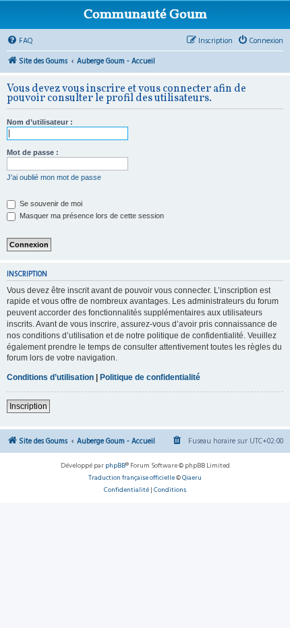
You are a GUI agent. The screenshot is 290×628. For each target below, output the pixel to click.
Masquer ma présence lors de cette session (91, 216)
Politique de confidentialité (150, 377)
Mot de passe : (33, 152)
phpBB (115, 465)
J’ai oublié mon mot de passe (54, 177)
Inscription (28, 406)
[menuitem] (20, 41)
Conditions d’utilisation (50, 377)
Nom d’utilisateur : (40, 122)
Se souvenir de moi (50, 203)
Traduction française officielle (131, 477)
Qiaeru (192, 477)
